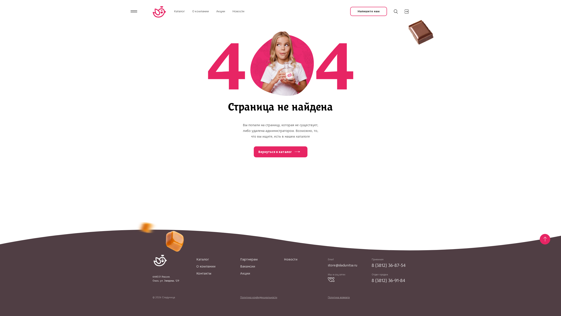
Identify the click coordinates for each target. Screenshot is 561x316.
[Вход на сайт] (407, 11)
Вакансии (247, 266)
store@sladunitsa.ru (342, 265)
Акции (220, 11)
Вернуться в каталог (275, 152)
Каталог (179, 11)
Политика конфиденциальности (258, 297)
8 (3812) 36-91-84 (388, 280)
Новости (238, 11)
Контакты (203, 273)
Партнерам (249, 259)
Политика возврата (339, 297)
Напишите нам (369, 11)
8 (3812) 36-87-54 (389, 265)
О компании (200, 11)
